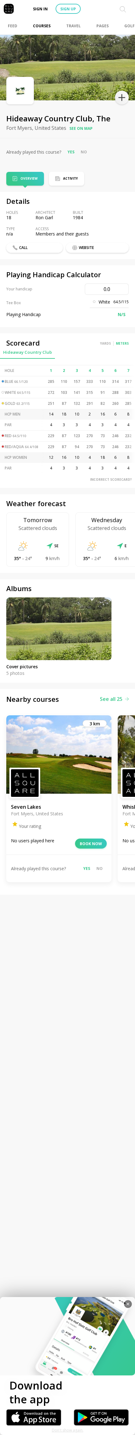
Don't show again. (68, 1430)
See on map (81, 128)
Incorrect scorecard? (111, 479)
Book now (91, 843)
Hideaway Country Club (27, 352)
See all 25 (111, 699)
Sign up (68, 9)
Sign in (40, 9)
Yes (71, 152)
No (84, 152)
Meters (122, 343)
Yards (105, 343)
